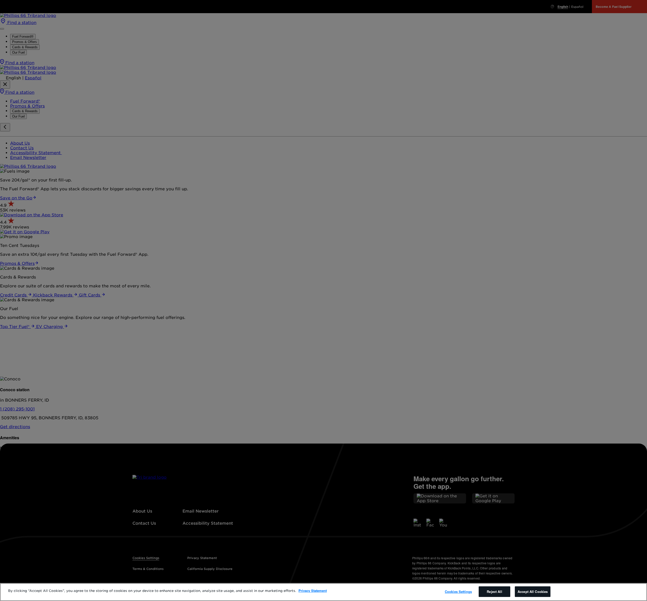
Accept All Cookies (533, 591)
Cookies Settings (458, 591)
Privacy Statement (312, 590)
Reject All (494, 591)
